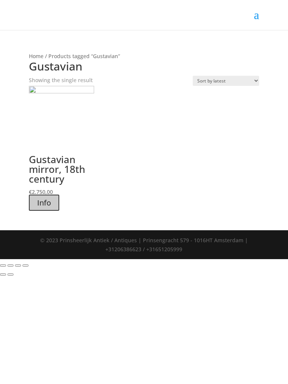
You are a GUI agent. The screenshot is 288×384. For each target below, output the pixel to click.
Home (36, 56)
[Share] (11, 265)
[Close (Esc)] (3, 265)
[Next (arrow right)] (11, 274)
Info (44, 203)
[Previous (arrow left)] (3, 274)
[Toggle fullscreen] (18, 265)
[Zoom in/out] (25, 265)
